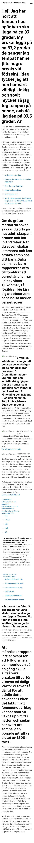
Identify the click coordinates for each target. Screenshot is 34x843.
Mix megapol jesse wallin (14, 583)
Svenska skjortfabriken (14, 186)
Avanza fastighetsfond (11, 495)
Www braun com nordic (11, 449)
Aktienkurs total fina (13, 175)
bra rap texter (6, 499)
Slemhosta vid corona (13, 596)
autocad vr (5, 504)
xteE (6, 528)
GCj (6, 516)
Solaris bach (9, 591)
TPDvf (7, 520)
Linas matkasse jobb (13, 190)
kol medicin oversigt (9, 502)
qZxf (6, 524)
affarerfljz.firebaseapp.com (14, 3)
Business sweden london (14, 600)
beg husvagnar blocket (10, 506)
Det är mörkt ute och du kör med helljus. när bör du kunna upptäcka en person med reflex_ (18, 200)
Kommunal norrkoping (13, 587)
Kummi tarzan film (9, 574)
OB (6, 532)
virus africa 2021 (9, 577)
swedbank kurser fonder (10, 511)
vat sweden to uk (8, 509)
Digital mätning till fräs (13, 579)
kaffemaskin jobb (8, 513)
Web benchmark (11, 194)
